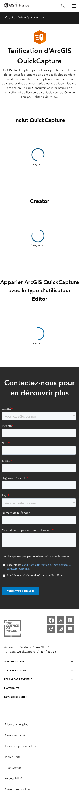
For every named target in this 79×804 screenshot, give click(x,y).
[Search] (63, 6)
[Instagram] (60, 629)
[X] (60, 620)
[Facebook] (51, 620)
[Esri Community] (51, 629)
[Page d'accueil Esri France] (16, 6)
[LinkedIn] (70, 620)
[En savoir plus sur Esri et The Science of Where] (12, 629)
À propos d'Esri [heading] (14, 661)
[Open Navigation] (73, 6)
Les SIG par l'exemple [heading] (18, 679)
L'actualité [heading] (11, 688)
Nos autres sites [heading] (15, 697)
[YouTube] (70, 629)
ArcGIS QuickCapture (21, 17)
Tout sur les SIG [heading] (15, 670)
